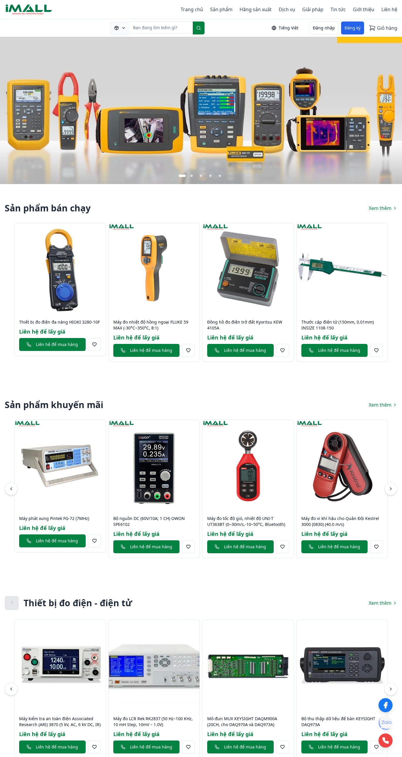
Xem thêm (380, 208)
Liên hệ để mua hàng (57, 344)
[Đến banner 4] (210, 175)
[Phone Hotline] (385, 740)
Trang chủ (192, 9)
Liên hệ (389, 9)
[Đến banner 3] (201, 175)
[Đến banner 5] (219, 175)
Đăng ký (353, 28)
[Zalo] (385, 723)
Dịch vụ (287, 9)
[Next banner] (391, 110)
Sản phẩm (221, 9)
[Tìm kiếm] (199, 27)
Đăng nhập (324, 28)
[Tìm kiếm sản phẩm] (119, 27)
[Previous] (11, 488)
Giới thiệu (363, 9)
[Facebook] (385, 705)
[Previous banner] (10, 110)
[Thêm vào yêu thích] (94, 344)
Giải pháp (312, 9)
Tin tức (338, 9)
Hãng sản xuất (256, 9)
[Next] (390, 488)
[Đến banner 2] (191, 175)
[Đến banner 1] (182, 175)
